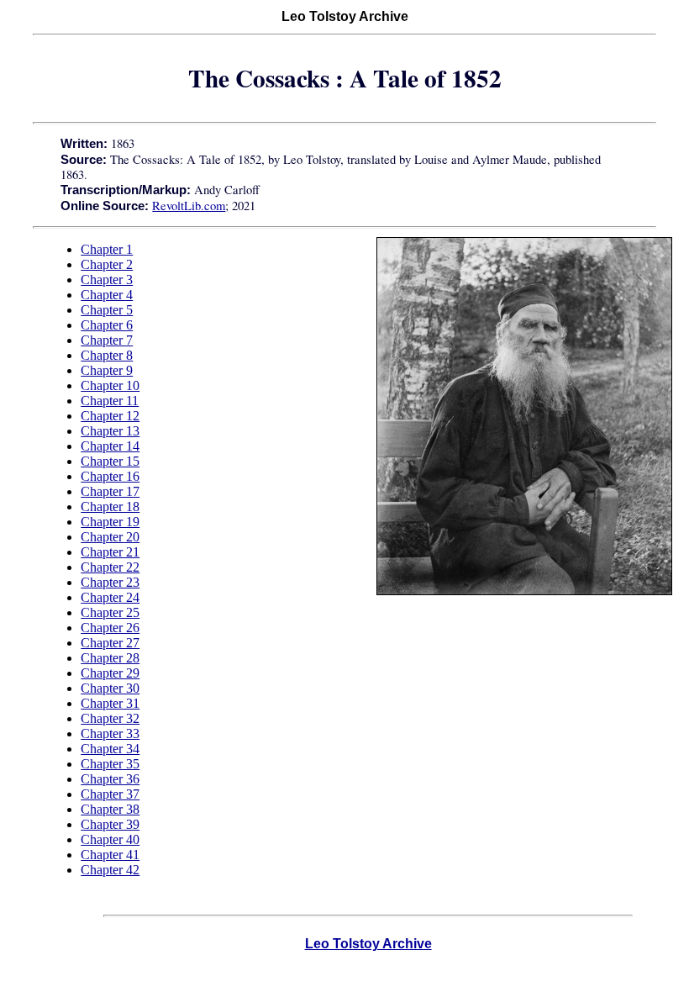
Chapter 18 (110, 506)
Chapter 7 (107, 340)
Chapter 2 (107, 264)
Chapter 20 (110, 537)
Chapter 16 (110, 476)
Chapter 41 (110, 854)
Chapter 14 (110, 446)
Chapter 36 (110, 779)
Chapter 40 (110, 839)
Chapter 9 (107, 370)
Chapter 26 (110, 627)
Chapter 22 (110, 567)
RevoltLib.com (188, 206)
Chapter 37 (110, 794)
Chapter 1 (107, 249)
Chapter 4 (107, 295)
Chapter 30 (110, 688)
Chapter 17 (110, 491)
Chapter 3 (107, 279)
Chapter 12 (110, 416)
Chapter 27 (110, 643)
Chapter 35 (110, 764)
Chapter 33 (110, 733)
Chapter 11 (110, 400)
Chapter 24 (110, 597)
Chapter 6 (107, 325)
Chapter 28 (110, 658)
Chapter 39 (110, 824)
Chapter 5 (107, 310)
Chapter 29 (110, 673)
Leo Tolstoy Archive (368, 944)
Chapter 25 (110, 612)
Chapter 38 (110, 809)
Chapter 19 (110, 521)
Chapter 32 (110, 718)
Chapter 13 (110, 431)
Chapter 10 (110, 385)
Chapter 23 (110, 582)
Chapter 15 (110, 461)
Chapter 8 (107, 355)
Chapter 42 (110, 870)
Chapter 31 (110, 703)
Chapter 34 (110, 748)
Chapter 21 (110, 552)
